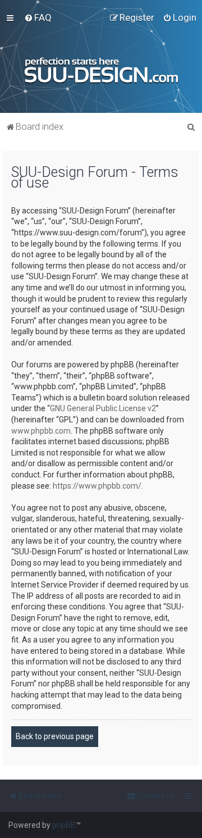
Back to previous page (55, 736)
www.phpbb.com (41, 430)
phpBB (64, 825)
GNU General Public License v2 (103, 408)
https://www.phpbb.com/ (97, 485)
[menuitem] (38, 17)
